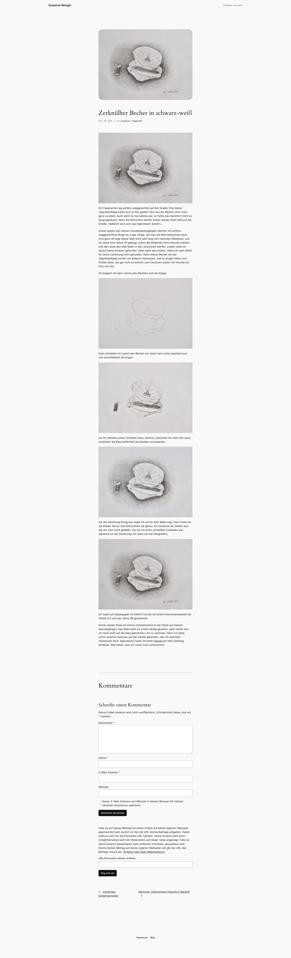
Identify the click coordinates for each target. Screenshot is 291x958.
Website (103, 786)
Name (103, 757)
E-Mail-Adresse (109, 772)
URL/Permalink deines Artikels (117, 858)
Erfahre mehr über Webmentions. (144, 851)
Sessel (158, 640)
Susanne (125, 121)
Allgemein (137, 121)
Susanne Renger (59, 5)
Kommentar (107, 722)
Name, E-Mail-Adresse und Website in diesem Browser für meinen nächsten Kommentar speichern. (142, 803)
